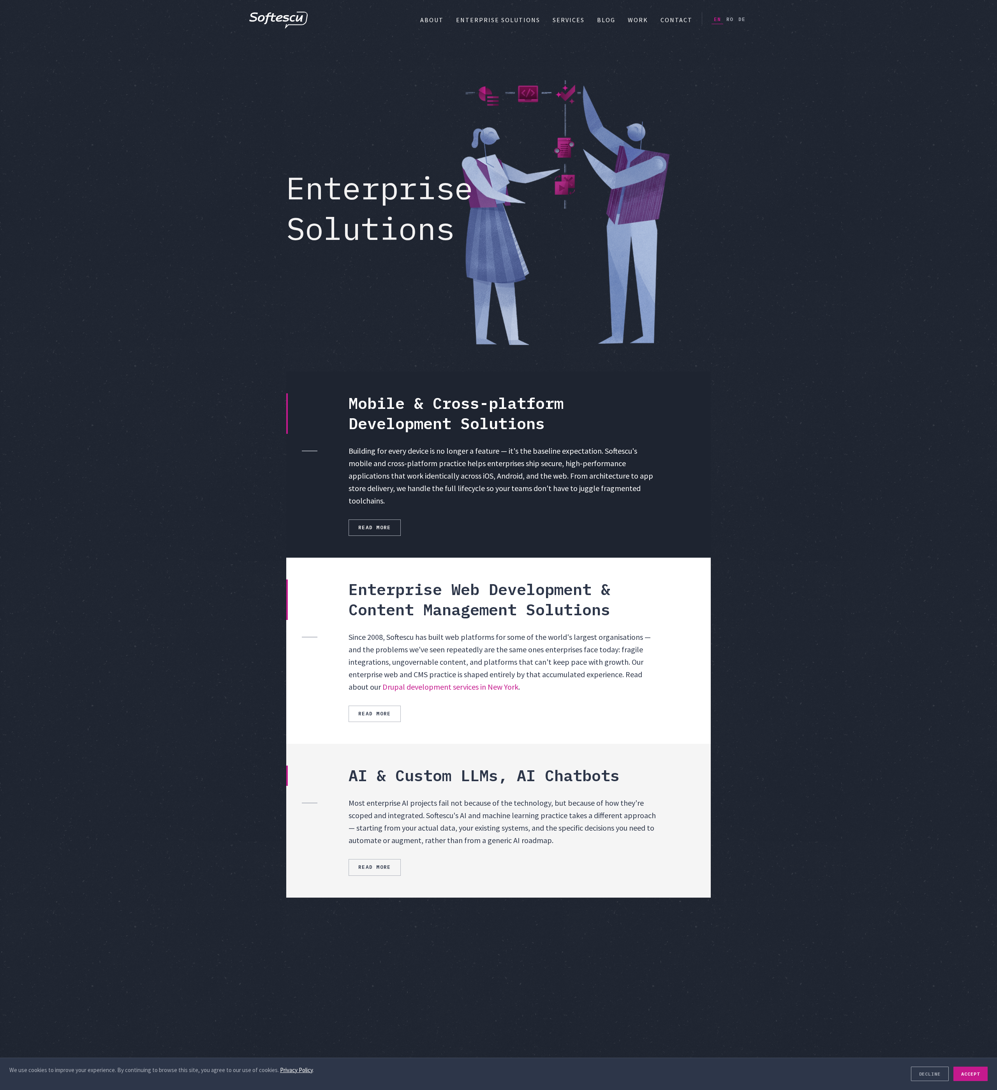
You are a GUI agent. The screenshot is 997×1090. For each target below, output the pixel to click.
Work (638, 20)
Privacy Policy (296, 1070)
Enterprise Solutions (498, 20)
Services (569, 20)
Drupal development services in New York (450, 687)
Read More (374, 527)
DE (741, 19)
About (432, 20)
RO (729, 19)
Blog (606, 20)
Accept (970, 1074)
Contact (676, 20)
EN (717, 19)
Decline (930, 1074)
